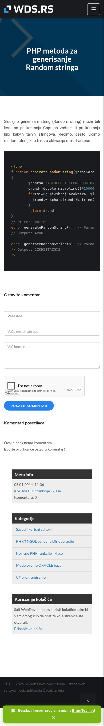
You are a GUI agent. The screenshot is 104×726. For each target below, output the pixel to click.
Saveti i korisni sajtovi (34, 529)
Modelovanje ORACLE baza (38, 565)
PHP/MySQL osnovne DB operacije (45, 541)
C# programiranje (31, 577)
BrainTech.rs (83, 710)
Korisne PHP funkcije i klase (37, 491)
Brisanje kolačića (28, 628)
